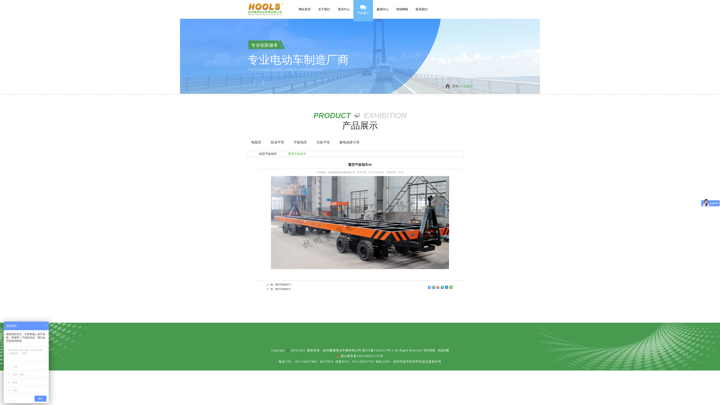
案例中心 (383, 5)
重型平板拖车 (297, 153)
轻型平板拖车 (268, 153)
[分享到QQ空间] (433, 287)
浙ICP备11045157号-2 (377, 350)
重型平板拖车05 (283, 289)
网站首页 (305, 5)
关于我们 (324, 5)
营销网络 (402, 5)
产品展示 (363, 11)
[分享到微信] (451, 287)
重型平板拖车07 (283, 284)
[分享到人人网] (446, 287)
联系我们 (422, 5)
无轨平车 (323, 142)
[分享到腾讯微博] (442, 287)
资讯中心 (344, 5)
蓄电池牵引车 (349, 142)
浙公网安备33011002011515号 (362, 356)
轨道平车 (277, 142)
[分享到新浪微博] (438, 287)
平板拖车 (300, 142)
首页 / (456, 86)
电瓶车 (256, 142)
